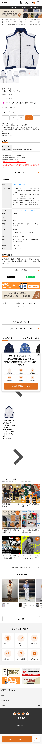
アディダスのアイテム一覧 (21, 322)
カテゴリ (23, 7)
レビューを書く (32, 303)
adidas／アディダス (26, 24)
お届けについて (7, 303)
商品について (22, 306)
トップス (20, 19)
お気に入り (26, 3)
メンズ (5, 7)
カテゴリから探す (10, 19)
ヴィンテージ (33, 7)
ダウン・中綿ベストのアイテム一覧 (21, 329)
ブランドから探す (10, 24)
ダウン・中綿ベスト (30, 22)
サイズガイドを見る (21, 172)
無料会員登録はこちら (21, 386)
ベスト (27, 19)
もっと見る (21, 619)
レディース (14, 7)
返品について (20, 303)
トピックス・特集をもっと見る (21, 567)
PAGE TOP (20, 726)
